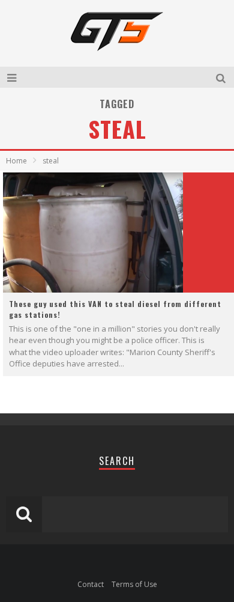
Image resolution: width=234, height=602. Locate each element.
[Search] (222, 77)
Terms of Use (134, 584)
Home (16, 161)
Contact (90, 584)
